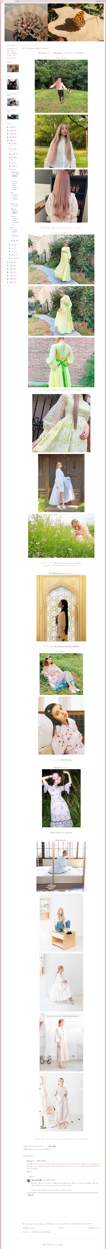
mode (43, 1149)
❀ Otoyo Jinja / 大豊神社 (14, 211)
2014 (11, 276)
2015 (11, 272)
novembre (14, 149)
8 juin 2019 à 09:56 (39, 1161)
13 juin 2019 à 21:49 (48, 1180)
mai (13, 245)
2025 (12, 127)
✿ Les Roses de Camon (15, 205)
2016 (12, 269)
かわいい (48, 1149)
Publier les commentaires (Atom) (41, 1232)
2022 (12, 131)
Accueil (61, 1228)
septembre (14, 157)
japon (35, 1149)
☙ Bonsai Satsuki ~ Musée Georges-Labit (14, 185)
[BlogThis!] (50, 1146)
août (13, 163)
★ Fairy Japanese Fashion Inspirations (14, 220)
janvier (14, 258)
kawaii (39, 1149)
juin (13, 169)
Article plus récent (28, 1228)
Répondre (29, 1171)
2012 (11, 282)
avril (13, 248)
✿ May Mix (14, 241)
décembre (14, 143)
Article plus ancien (94, 1228)
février (14, 255)
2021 (11, 134)
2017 (11, 266)
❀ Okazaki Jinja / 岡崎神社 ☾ (14, 175)
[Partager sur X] (52, 1146)
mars (13, 252)
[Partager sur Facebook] (54, 1146)
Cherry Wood (9, 6)
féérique (31, 1149)
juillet (13, 166)
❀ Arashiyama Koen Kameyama (14, 197)
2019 (12, 141)
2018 (11, 262)
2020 (12, 137)
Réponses (31, 1176)
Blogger (60, 1245)
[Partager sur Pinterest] (55, 1146)
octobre (14, 154)
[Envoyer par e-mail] (49, 1146)
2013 (11, 279)
